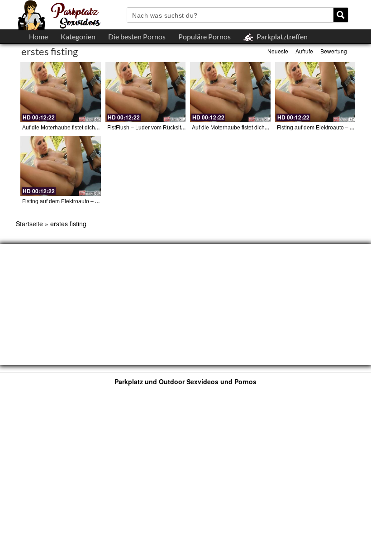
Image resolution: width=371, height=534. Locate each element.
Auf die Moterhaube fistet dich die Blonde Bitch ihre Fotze (92, 127)
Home (38, 36)
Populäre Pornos (204, 36)
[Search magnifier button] (340, 15)
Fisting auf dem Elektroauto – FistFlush (69, 201)
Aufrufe (304, 51)
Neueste (277, 51)
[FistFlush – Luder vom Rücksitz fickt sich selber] (145, 92)
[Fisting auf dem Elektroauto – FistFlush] (315, 92)
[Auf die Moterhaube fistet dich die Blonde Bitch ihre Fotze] (60, 92)
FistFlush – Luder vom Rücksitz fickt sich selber (165, 127)
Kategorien (78, 36)
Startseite (29, 223)
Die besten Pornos (137, 36)
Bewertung (333, 51)
